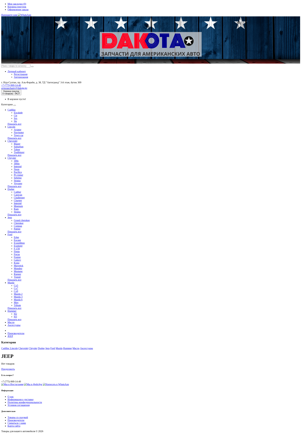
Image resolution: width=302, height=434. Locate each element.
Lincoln (11, 126)
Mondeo (18, 268)
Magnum (18, 206)
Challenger (19, 197)
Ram (16, 209)
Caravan (18, 194)
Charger (18, 200)
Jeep (10, 217)
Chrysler (12, 158)
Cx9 (16, 291)
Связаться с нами (17, 423)
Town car (18, 135)
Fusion (17, 257)
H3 (15, 316)
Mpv (16, 302)
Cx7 (16, 288)
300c (16, 160)
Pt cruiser (18, 175)
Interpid (18, 166)
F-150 (17, 248)
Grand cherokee (22, 220)
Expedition (19, 243)
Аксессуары (14, 325)
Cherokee (18, 223)
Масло (11, 322)
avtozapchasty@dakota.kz (14, 88)
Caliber (17, 192)
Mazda (11, 282)
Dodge (11, 189)
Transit (17, 277)
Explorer (18, 245)
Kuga (16, 262)
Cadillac (12, 109)
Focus (17, 254)
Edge (16, 237)
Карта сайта (14, 426)
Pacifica (18, 172)
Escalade (18, 112)
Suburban (18, 146)
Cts (15, 115)
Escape (17, 240)
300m (17, 163)
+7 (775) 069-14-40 (11, 85)
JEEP (10, 336)
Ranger (17, 274)
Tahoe (17, 149)
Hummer (12, 311)
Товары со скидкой (18, 417)
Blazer (17, 143)
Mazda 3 (18, 296)
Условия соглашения (19, 405)
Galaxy (17, 260)
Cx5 (16, 285)
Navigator (19, 132)
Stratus (17, 180)
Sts (15, 121)
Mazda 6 (18, 299)
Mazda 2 (18, 294)
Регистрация (20, 74)
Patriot (17, 228)
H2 (15, 313)
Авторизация (21, 77)
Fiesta (17, 251)
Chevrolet (12, 141)
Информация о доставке (21, 399)
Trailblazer (19, 152)
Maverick (18, 265)
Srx (15, 118)
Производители (16, 333)
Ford (10, 234)
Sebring (18, 177)
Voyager (18, 183)
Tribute (17, 305)
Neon (16, 169)
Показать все (14, 124)
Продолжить (8, 369)
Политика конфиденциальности (25, 402)
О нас (11, 396)
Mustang (18, 271)
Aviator (17, 129)
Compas (18, 226)
